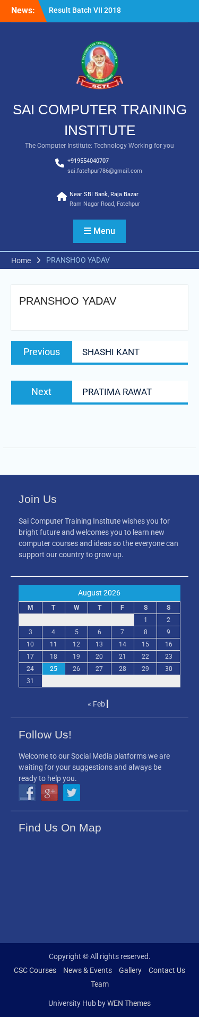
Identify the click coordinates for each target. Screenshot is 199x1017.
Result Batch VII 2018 (85, 10)
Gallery (130, 970)
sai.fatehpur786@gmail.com (104, 170)
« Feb (96, 704)
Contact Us (167, 970)
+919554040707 (88, 160)
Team (100, 984)
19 (76, 656)
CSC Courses (35, 970)
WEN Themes (129, 1003)
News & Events (87, 970)
